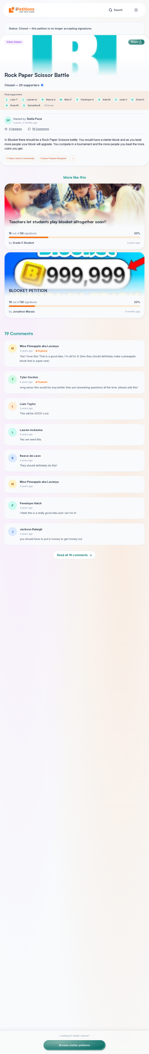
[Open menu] (136, 10)
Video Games (14, 42)
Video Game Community (20, 158)
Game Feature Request (53, 158)
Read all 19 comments (74, 555)
